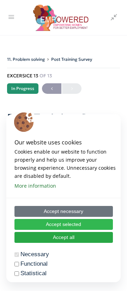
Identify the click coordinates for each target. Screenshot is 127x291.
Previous (51, 88)
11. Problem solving (26, 59)
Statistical (33, 273)
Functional (34, 263)
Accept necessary (63, 211)
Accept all (63, 237)
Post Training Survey (71, 59)
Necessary (34, 254)
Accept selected (63, 224)
